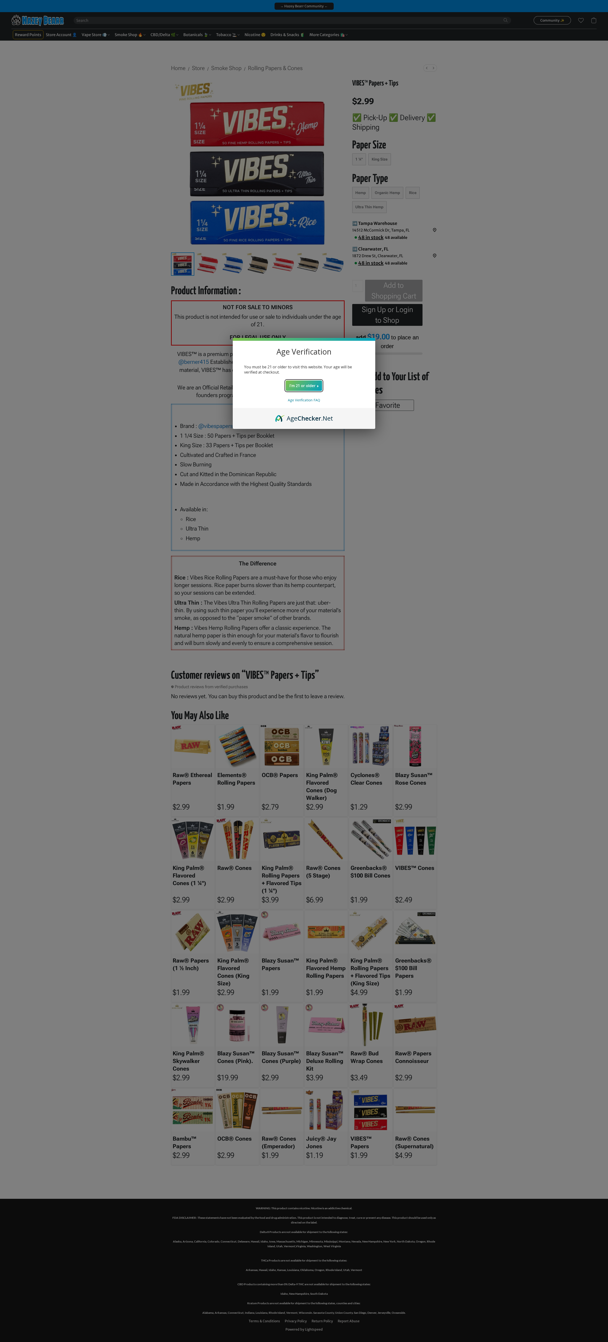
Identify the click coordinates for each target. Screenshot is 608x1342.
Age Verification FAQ (304, 400)
